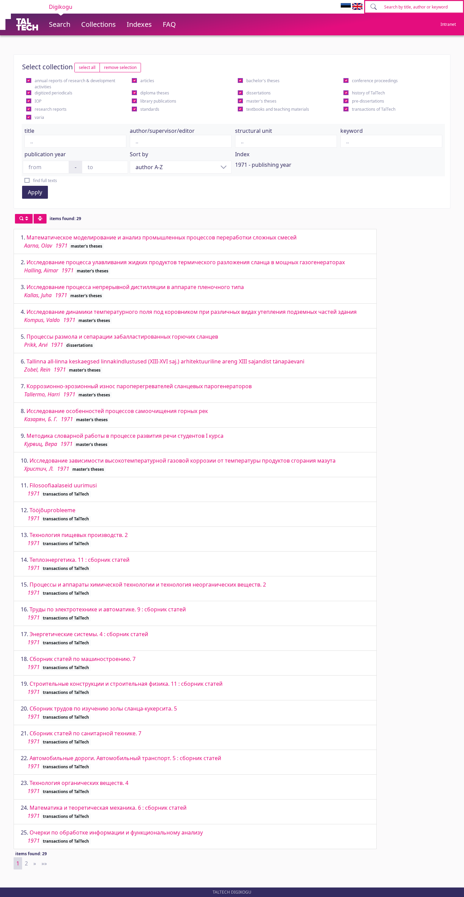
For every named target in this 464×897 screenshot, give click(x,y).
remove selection (120, 67)
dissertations (258, 93)
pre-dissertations (368, 101)
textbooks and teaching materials (277, 109)
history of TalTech (368, 93)
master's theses (261, 101)
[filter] (24, 218)
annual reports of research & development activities (75, 84)
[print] (40, 218)
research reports (51, 109)
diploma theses (154, 93)
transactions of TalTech (373, 109)
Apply (35, 192)
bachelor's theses (263, 81)
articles (147, 81)
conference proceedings (375, 81)
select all (87, 67)
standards (149, 109)
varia (39, 117)
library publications (158, 101)
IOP (38, 101)
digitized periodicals (53, 93)
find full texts (45, 180)
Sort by (139, 154)
